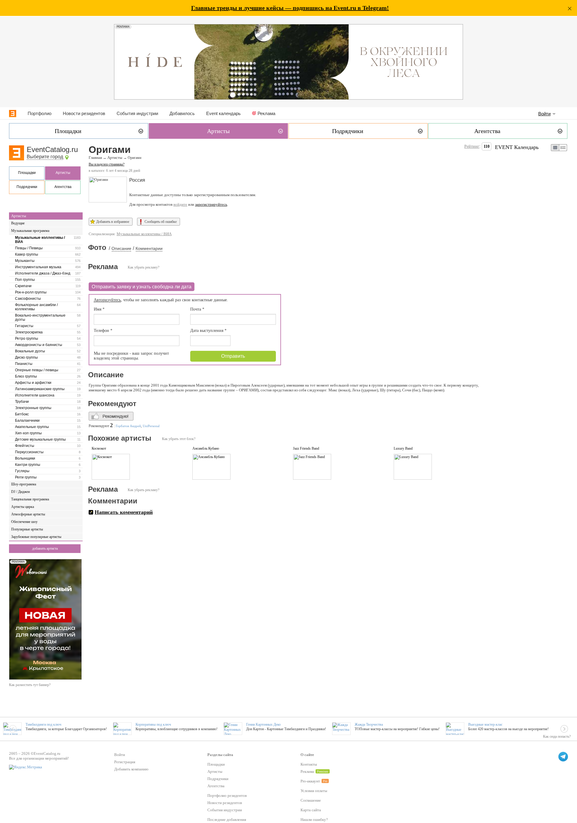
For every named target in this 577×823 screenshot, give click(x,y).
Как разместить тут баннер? (29, 685)
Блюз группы (26, 376)
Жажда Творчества (369, 724)
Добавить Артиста (45, 548)
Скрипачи (23, 286)
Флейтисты (24, 446)
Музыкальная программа (30, 231)
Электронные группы (33, 408)
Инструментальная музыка (38, 267)
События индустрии (137, 113)
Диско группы (26, 357)
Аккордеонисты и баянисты (38, 345)
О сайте (307, 754)
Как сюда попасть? (557, 736)
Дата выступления (208, 330)
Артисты (63, 173)
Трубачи (22, 401)
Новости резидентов (84, 113)
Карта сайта (311, 810)
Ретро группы (26, 338)
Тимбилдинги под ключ (43, 724)
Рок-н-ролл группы (31, 292)
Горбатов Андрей (128, 426)
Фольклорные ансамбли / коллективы (36, 307)
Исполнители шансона (34, 395)
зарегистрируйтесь (211, 204)
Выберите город (45, 156)
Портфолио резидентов (227, 795)
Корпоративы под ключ (153, 724)
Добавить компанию (131, 769)
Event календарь (223, 113)
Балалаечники (27, 420)
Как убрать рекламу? (143, 267)
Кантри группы (27, 465)
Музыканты (25, 261)
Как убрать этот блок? (178, 439)
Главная (95, 157)
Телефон (103, 330)
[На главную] (12, 113)
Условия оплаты (314, 790)
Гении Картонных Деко (263, 724)
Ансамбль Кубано (205, 448)
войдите (180, 204)
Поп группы (25, 280)
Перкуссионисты (29, 452)
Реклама (266, 113)
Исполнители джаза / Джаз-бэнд (42, 273)
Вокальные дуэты (30, 351)
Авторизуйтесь (107, 300)
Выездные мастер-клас (485, 724)
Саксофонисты (28, 298)
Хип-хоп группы (28, 433)
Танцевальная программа (30, 499)
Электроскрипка (29, 332)
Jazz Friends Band (306, 448)
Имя (99, 309)
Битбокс (22, 414)
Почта (197, 309)
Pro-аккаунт (310, 781)
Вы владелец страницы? (106, 164)
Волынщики (25, 458)
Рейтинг (471, 146)
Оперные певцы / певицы (36, 370)
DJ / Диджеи (20, 492)
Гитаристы (24, 326)
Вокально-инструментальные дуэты (40, 317)
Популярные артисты (27, 529)
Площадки (27, 173)
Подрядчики (27, 187)
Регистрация (124, 762)
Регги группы (26, 477)
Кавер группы (26, 254)
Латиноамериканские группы (40, 389)
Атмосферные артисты (28, 514)
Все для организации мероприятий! (39, 758)
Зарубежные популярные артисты (36, 537)
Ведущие (18, 223)
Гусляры (22, 471)
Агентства (63, 187)
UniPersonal (151, 426)
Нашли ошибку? (314, 819)
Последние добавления (226, 819)
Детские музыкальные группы (40, 439)
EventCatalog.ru (52, 149)
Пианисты (23, 364)
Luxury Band (403, 448)
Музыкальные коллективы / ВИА (40, 239)
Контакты (309, 764)
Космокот (99, 448)
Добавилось (182, 113)
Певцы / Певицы (29, 248)
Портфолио (39, 113)
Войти (544, 113)
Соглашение (311, 800)
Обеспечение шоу (24, 522)
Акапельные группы (32, 427)
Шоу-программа (23, 484)
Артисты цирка (22, 507)
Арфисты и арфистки (33, 383)
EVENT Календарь (517, 147)
